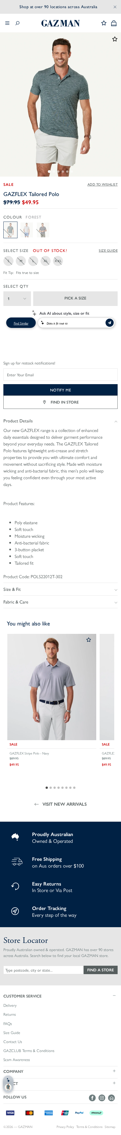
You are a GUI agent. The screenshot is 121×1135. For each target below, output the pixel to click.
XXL (58, 260)
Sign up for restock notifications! (29, 363)
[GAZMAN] (60, 23)
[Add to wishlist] (88, 640)
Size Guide (108, 251)
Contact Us (12, 1041)
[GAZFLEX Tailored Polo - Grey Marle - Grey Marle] (27, 230)
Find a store (100, 969)
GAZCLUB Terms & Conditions (28, 1050)
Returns (9, 1014)
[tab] (49, 171)
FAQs (7, 1023)
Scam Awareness (16, 1059)
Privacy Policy (65, 1126)
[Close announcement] (115, 6)
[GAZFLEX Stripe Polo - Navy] (51, 687)
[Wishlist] (104, 23)
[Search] (17, 23)
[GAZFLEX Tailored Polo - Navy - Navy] (43, 230)
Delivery (10, 1005)
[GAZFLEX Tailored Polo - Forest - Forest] (10, 230)
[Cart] (113, 23)
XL (46, 260)
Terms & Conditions (89, 1126)
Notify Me (60, 390)
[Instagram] (103, 1098)
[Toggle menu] (7, 23)
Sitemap (110, 1126)
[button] (60, 995)
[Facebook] (93, 1098)
